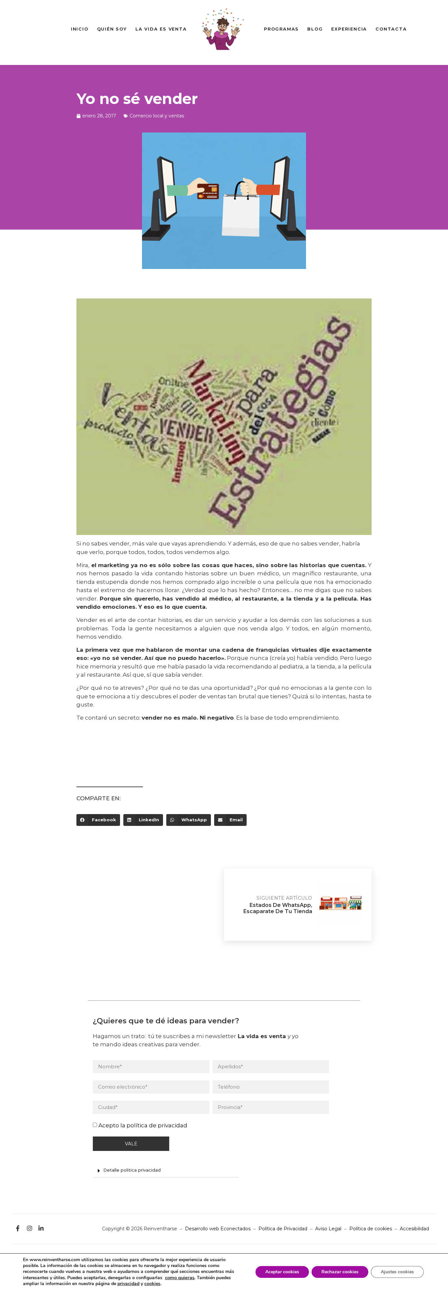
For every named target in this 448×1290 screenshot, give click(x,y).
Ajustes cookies (397, 1272)
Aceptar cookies (282, 1272)
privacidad (128, 1283)
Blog (315, 28)
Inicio (80, 28)
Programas (281, 28)
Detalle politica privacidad (132, 1170)
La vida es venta (161, 28)
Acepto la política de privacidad (142, 1125)
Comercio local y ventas (157, 116)
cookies (152, 1283)
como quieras (179, 1277)
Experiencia (349, 28)
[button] (98, 820)
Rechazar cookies (339, 1272)
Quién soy (112, 28)
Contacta (391, 28)
